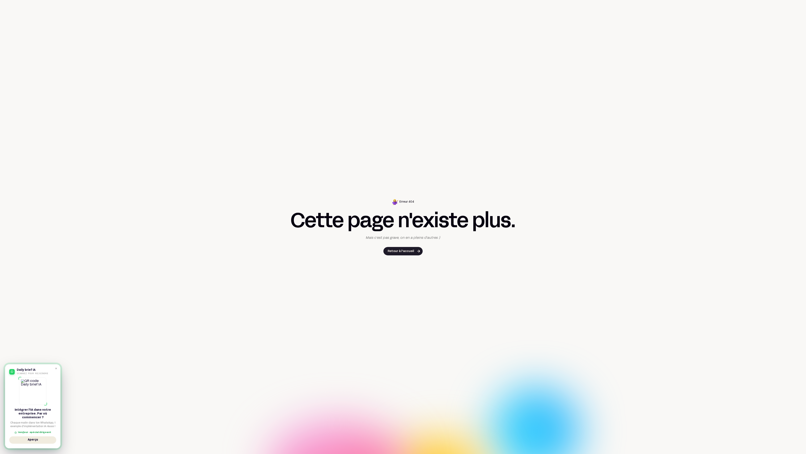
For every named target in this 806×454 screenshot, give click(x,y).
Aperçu (33, 440)
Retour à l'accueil (401, 251)
